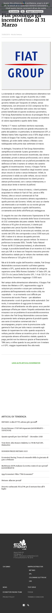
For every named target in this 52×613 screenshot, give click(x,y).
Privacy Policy (8, 597)
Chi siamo (6, 567)
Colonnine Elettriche (37, 577)
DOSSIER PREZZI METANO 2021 (15, 451)
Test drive (32, 587)
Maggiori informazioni (34, 11)
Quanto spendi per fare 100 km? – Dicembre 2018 (22, 437)
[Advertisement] (20, 393)
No (23, 11)
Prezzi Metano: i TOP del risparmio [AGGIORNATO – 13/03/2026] (23, 429)
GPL (30, 574)
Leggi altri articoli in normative (26, 363)
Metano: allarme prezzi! (11, 480)
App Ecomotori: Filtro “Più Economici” (17, 474)
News (5, 587)
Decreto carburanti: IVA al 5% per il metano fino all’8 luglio (23, 488)
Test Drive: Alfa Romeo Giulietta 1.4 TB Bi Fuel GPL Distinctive (22, 444)
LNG (30, 581)
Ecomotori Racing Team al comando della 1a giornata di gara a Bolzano (25, 458)
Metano (32, 570)
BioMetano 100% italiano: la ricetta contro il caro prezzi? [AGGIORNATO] (25, 467)
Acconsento (14, 11)
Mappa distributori (35, 567)
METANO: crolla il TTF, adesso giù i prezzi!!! (19, 422)
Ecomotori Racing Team (12, 592)
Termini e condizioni (36, 597)
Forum (30, 592)
